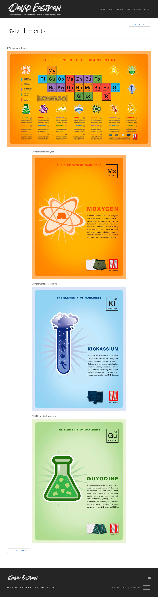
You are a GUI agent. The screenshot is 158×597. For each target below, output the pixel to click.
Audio (120, 9)
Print (128, 9)
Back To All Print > (140, 24)
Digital (137, 9)
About (147, 9)
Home (103, 9)
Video (111, 9)
